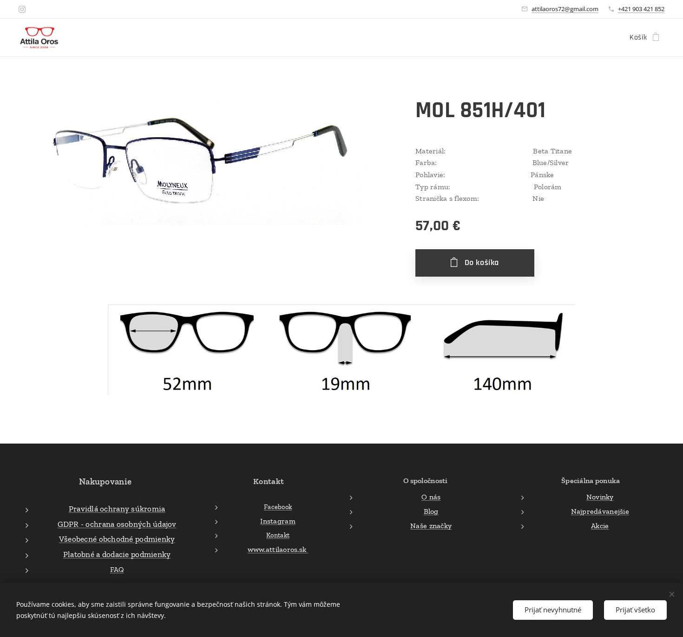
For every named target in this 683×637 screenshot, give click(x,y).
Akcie (600, 525)
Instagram (277, 521)
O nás (430, 496)
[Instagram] (22, 9)
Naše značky (431, 525)
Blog (431, 511)
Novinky (600, 496)
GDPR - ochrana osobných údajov (117, 524)
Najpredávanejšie (600, 511)
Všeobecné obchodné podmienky (117, 539)
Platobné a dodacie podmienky (117, 554)
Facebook (278, 507)
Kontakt (277, 535)
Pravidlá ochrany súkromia (117, 508)
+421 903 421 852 (641, 9)
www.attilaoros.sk (278, 549)
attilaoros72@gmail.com (565, 9)
